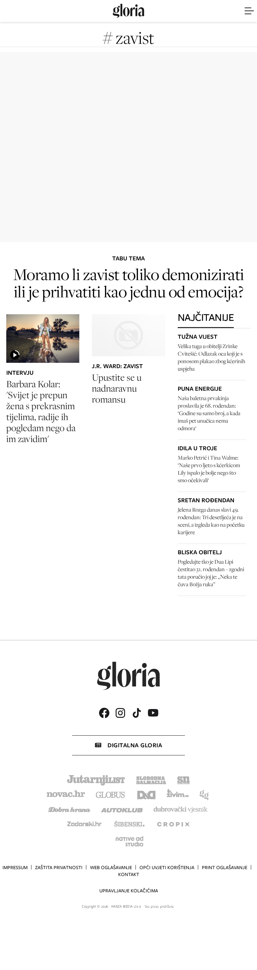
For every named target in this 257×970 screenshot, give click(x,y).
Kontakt (128, 874)
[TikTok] (137, 713)
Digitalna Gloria (135, 745)
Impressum (15, 867)
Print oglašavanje (224, 867)
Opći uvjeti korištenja (166, 867)
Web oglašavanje (111, 867)
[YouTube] (153, 713)
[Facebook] (104, 713)
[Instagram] (120, 713)
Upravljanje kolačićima (128, 890)
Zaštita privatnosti (58, 867)
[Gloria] (128, 11)
